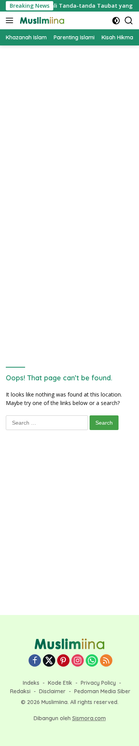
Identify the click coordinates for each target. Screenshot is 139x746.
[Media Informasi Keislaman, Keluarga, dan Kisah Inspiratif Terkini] (41, 20)
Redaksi (20, 691)
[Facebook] (35, 661)
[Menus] (11, 20)
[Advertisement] (69, 122)
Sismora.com (89, 718)
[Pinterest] (63, 661)
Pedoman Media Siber (102, 691)
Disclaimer (52, 691)
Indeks (31, 682)
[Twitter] (49, 661)
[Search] (128, 20)
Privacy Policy (98, 682)
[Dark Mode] (116, 20)
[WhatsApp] (92, 661)
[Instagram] (77, 661)
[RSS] (106, 661)
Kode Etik (60, 682)
